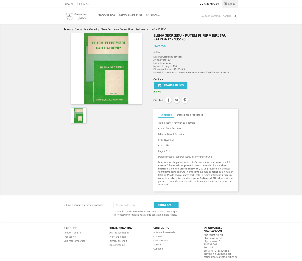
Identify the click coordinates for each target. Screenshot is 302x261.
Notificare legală (117, 236)
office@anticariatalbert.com (220, 256)
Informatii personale (164, 232)
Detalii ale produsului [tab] (190, 114)
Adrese (157, 244)
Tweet (176, 100)
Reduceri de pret (130, 14)
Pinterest (185, 100)
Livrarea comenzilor (119, 232)
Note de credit (160, 240)
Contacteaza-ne (117, 244)
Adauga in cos (171, 85)
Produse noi (106, 14)
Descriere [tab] (166, 114)
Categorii (152, 14)
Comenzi (157, 236)
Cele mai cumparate (74, 240)
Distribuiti (168, 100)
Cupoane (158, 248)
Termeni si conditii (118, 240)
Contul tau (161, 228)
